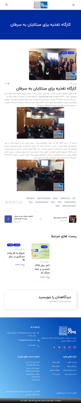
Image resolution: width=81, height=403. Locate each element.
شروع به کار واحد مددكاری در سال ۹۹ (16, 256)
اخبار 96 (71, 53)
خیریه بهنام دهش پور (42, 202)
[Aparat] (64, 347)
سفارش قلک (56, 366)
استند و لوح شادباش (69, 370)
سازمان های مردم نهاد (69, 206)
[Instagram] (69, 347)
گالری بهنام (56, 362)
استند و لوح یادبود (70, 374)
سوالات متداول (55, 370)
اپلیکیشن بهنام (71, 366)
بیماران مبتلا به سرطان (43, 198)
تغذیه (59, 202)
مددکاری (63, 53)
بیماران (55, 198)
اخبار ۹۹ (10, 245)
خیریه (53, 202)
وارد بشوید (52, 301)
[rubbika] (54, 347)
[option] (40, 262)
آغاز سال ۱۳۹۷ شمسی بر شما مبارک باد (42, 269)
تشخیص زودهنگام (70, 202)
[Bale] (59, 347)
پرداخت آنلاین (72, 362)
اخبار (74, 198)
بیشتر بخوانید (45, 277)
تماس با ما (56, 374)
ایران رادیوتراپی (65, 198)
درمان (30, 202)
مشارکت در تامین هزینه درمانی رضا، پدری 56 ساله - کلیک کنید (40, 401)
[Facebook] (74, 347)
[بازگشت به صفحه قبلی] (40, 219)
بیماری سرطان (30, 198)
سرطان (58, 206)
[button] (6, 5)
